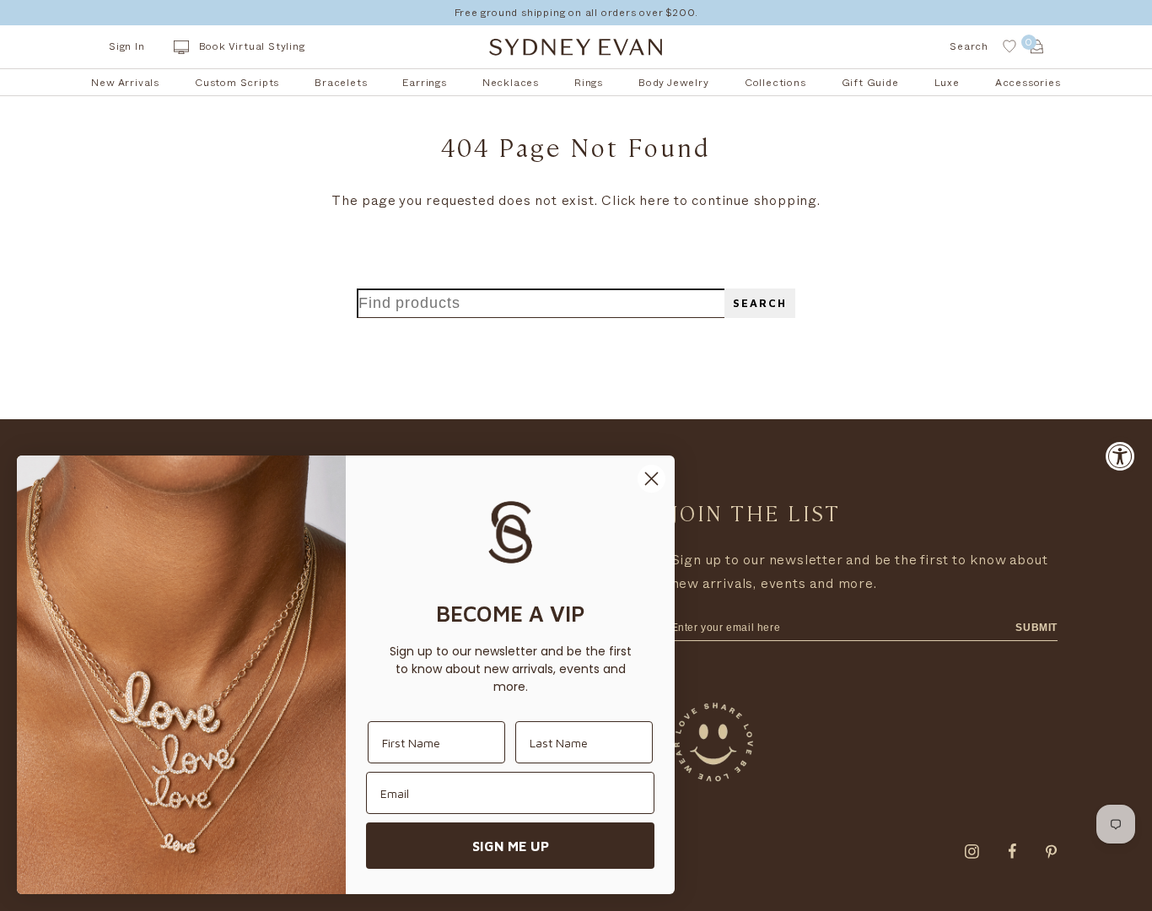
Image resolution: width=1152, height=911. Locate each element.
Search (760, 303)
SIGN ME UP (510, 846)
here (654, 201)
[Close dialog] (651, 478)
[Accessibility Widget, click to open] (1120, 456)
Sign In (127, 46)
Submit (1036, 627)
